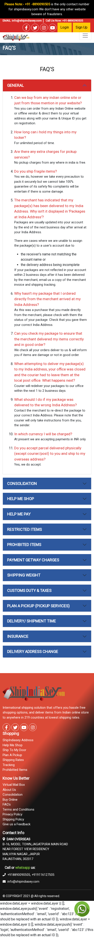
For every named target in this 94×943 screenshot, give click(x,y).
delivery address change (32, 651)
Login (64, 27)
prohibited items (24, 544)
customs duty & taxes (29, 590)
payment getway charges (33, 560)
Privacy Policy (12, 814)
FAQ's (7, 804)
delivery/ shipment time (31, 621)
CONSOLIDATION (22, 483)
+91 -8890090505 (37, 4)
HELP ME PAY (19, 514)
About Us (9, 790)
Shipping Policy (13, 819)
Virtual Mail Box (14, 785)
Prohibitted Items (15, 770)
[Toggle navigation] (85, 35)
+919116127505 (43, 874)
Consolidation (13, 795)
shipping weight (23, 575)
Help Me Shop (13, 745)
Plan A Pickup (12, 755)
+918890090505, (19, 874)
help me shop (20, 498)
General (15, 85)
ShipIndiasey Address (18, 740)
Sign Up (81, 27)
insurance (17, 636)
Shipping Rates (13, 760)
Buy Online (10, 800)
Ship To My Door (14, 750)
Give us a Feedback (16, 824)
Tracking (9, 765)
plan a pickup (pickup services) (38, 605)
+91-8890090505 (72, 20)
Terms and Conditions (18, 809)
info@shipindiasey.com (27, 20)
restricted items (24, 529)
